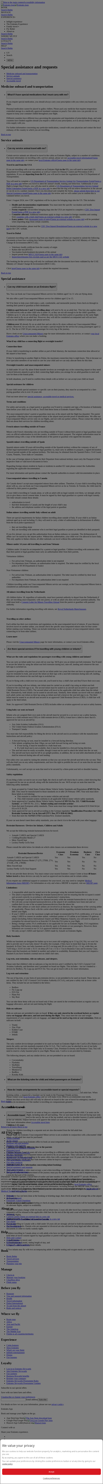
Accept (51, 1471)
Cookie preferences (51, 1478)
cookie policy (7, 1464)
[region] (51, 1461)
